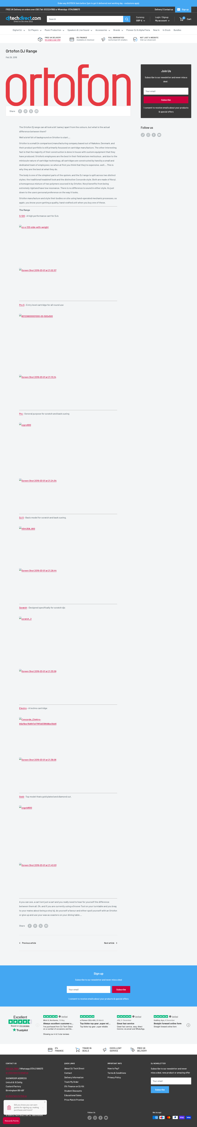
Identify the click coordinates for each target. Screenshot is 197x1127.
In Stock (166, 30)
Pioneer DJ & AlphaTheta (138, 30)
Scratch (23, 607)
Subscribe (166, 100)
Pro (21, 413)
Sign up (185, 9)
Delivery (158, 9)
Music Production (53, 30)
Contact (68, 1073)
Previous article (29, 943)
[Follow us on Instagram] (148, 135)
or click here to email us (17, 1072)
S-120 (22, 215)
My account (161, 20)
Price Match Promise (74, 1099)
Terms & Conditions (117, 1073)
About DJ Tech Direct (74, 1068)
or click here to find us (16, 1096)
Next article (109, 943)
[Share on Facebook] (20, 111)
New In (156, 30)
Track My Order (71, 1082)
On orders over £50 (52, 40)
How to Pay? (113, 1068)
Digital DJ (17, 30)
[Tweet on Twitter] (31, 111)
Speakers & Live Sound (78, 30)
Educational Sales (72, 1095)
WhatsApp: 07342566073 (69, 9)
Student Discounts (73, 1090)
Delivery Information (74, 1077)
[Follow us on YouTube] (159, 135)
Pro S (21, 304)
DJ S (21, 517)
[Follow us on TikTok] (143, 135)
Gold (21, 796)
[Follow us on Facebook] (154, 135)
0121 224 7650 (12, 1068)
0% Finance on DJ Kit (74, 1086)
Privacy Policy (114, 1077)
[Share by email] (36, 111)
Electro (23, 708)
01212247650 (49, 9)
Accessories (101, 30)
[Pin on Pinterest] (26, 111)
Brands (116, 30)
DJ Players (33, 30)
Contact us (168, 9)
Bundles (177, 30)
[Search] (126, 19)
